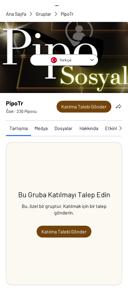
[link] (19, 128)
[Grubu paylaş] (118, 106)
